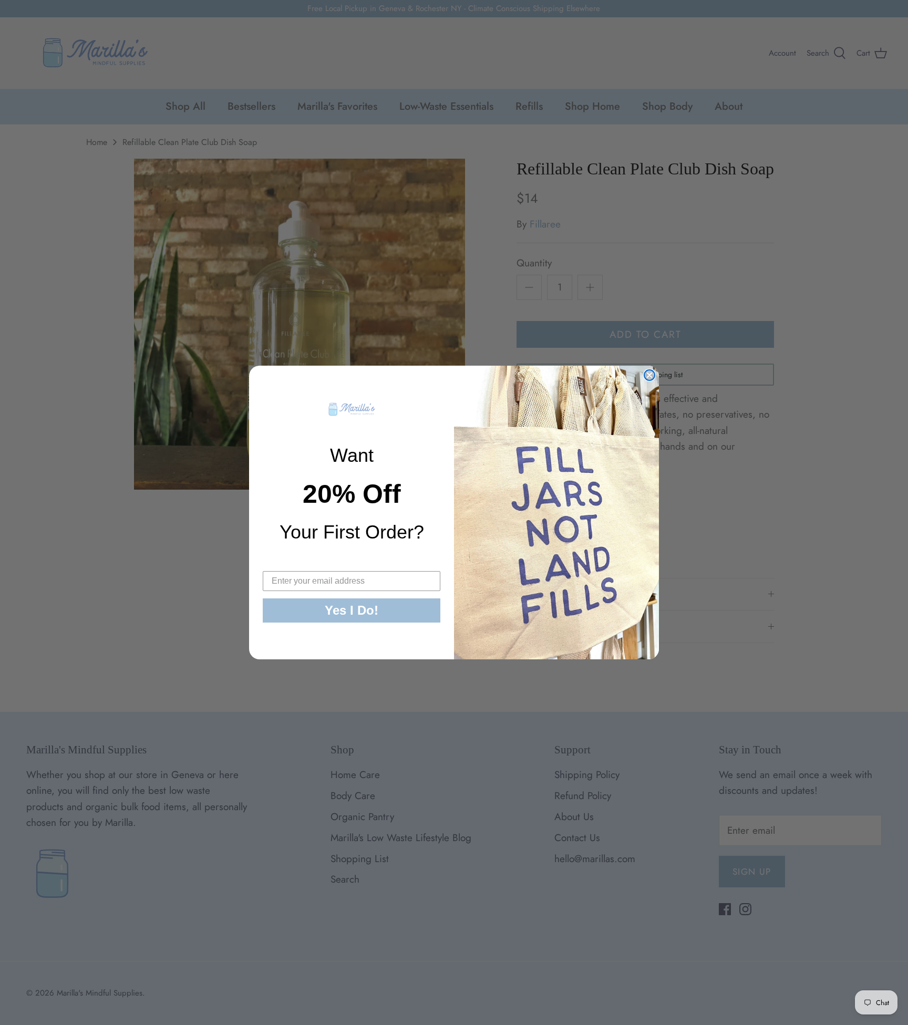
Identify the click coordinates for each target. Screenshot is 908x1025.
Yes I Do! (351, 610)
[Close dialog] (649, 375)
